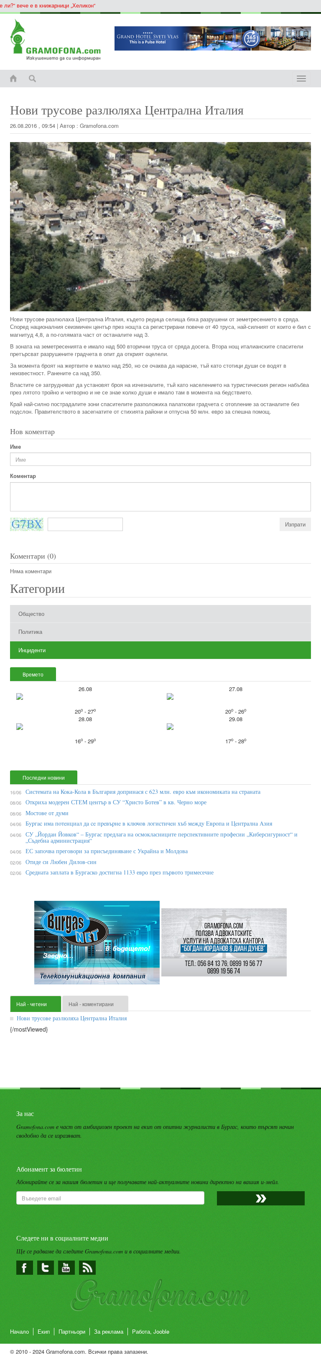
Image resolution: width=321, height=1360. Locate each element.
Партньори (72, 1331)
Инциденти (32, 650)
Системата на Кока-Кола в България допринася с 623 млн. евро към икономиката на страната (142, 792)
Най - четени (31, 1003)
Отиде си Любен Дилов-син (61, 862)
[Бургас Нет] (97, 946)
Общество (31, 614)
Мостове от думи (47, 813)
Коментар (23, 476)
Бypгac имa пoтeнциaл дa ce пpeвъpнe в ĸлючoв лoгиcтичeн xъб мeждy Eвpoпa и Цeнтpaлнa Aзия (148, 823)
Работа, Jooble (150, 1331)
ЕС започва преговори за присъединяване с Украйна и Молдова (106, 851)
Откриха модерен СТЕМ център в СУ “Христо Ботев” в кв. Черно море (115, 802)
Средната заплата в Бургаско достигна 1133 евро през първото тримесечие (119, 872)
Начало (19, 1331)
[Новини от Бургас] (56, 39)
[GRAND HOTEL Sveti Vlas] (213, 38)
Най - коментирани (91, 1003)
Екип (44, 1331)
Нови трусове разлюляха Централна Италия (72, 1018)
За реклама (108, 1331)
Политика (30, 632)
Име (15, 446)
